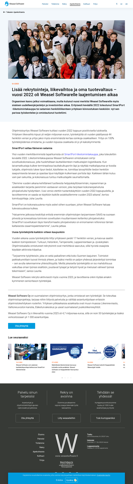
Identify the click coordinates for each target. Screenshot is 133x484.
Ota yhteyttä (21, 326)
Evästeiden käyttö (103, 475)
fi (116, 4)
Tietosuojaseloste (66, 467)
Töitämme (55, 4)
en (127, 4)
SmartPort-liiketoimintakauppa (81, 154)
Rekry (64, 4)
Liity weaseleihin (66, 418)
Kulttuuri (86, 4)
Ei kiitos (59, 480)
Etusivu (41, 434)
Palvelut (45, 4)
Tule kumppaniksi (105, 418)
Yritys (95, 4)
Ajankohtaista (75, 4)
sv (121, 4)
